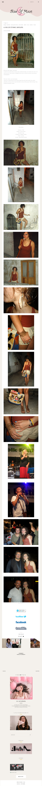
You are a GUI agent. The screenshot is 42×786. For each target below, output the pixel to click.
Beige (5, 24)
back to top (20, 776)
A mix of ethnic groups (13, 27)
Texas (35, 24)
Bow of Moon (19, 782)
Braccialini (21, 24)
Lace (28, 24)
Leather (31, 24)
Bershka (8, 24)
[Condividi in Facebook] (18, 636)
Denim (25, 24)
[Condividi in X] (20, 636)
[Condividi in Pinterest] (21, 636)
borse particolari (14, 24)
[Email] (23, 636)
